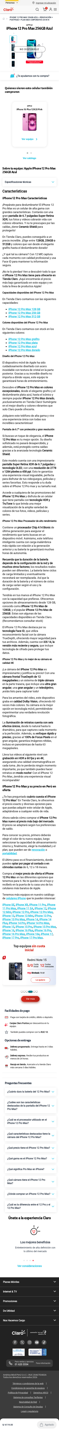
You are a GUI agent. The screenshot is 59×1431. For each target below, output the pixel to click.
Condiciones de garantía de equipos (28, 1388)
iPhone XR (22, 904)
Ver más (30, 998)
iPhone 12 (40, 908)
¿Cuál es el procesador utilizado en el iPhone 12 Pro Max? (27, 1121)
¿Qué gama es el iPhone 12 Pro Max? (27, 1158)
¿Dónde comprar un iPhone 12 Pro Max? (28, 1193)
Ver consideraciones (29, 1266)
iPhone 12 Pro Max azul (22, 346)
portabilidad (9, 853)
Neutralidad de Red (28, 1402)
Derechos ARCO (40, 1392)
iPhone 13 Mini (24, 915)
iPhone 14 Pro (17, 923)
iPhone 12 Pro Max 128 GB (24, 309)
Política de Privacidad (18, 1392)
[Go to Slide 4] (13, 64)
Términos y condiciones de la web (28, 1383)
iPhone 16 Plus (24, 930)
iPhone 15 (8, 926)
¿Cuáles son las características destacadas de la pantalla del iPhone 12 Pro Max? (28, 1105)
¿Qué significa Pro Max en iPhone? (25, 1169)
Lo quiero (40, 980)
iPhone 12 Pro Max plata (23, 342)
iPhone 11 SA (25, 908)
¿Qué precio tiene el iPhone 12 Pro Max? (28, 1147)
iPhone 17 (47, 934)
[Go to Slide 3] (13, 56)
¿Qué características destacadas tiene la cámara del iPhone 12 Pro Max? (28, 1135)
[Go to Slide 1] (13, 39)
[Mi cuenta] (50, 9)
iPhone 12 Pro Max (41, 912)
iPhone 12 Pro (20, 912)
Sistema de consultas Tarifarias (28, 1397)
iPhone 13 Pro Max (13, 919)
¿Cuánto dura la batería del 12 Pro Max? (28, 1091)
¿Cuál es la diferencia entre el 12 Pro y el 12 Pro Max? (28, 1206)
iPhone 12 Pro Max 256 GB (24, 312)
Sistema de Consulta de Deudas (28, 1407)
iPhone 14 (32, 919)
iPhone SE (8, 904)
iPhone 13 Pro (42, 915)
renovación (38, 849)
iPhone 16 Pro (42, 930)
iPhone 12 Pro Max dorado (24, 350)
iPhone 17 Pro (10, 937)
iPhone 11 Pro (37, 904)
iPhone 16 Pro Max (13, 934)
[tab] (22, 991)
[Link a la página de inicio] (3, 18)
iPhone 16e (33, 934)
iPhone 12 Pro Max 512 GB (24, 316)
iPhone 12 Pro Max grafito (23, 339)
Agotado (49, 1424)
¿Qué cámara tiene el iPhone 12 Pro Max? (26, 1181)
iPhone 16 (8, 930)
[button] (46, 2)
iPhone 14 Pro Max (38, 923)
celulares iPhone (16, 898)
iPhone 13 (8, 915)
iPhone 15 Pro (24, 926)
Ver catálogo (29, 158)
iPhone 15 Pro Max (44, 926)
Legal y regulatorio (29, 1411)
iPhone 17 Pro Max (31, 937)
